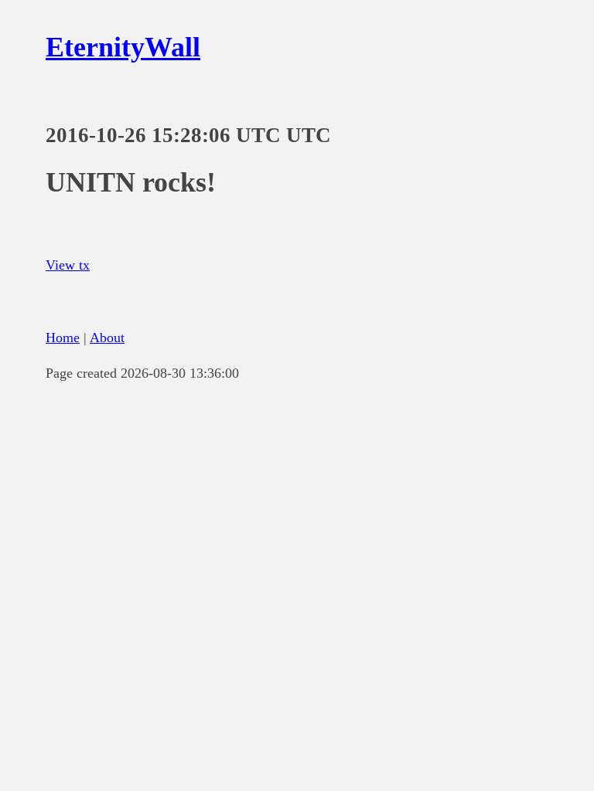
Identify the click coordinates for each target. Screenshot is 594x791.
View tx (68, 265)
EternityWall (123, 47)
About (107, 337)
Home (63, 337)
